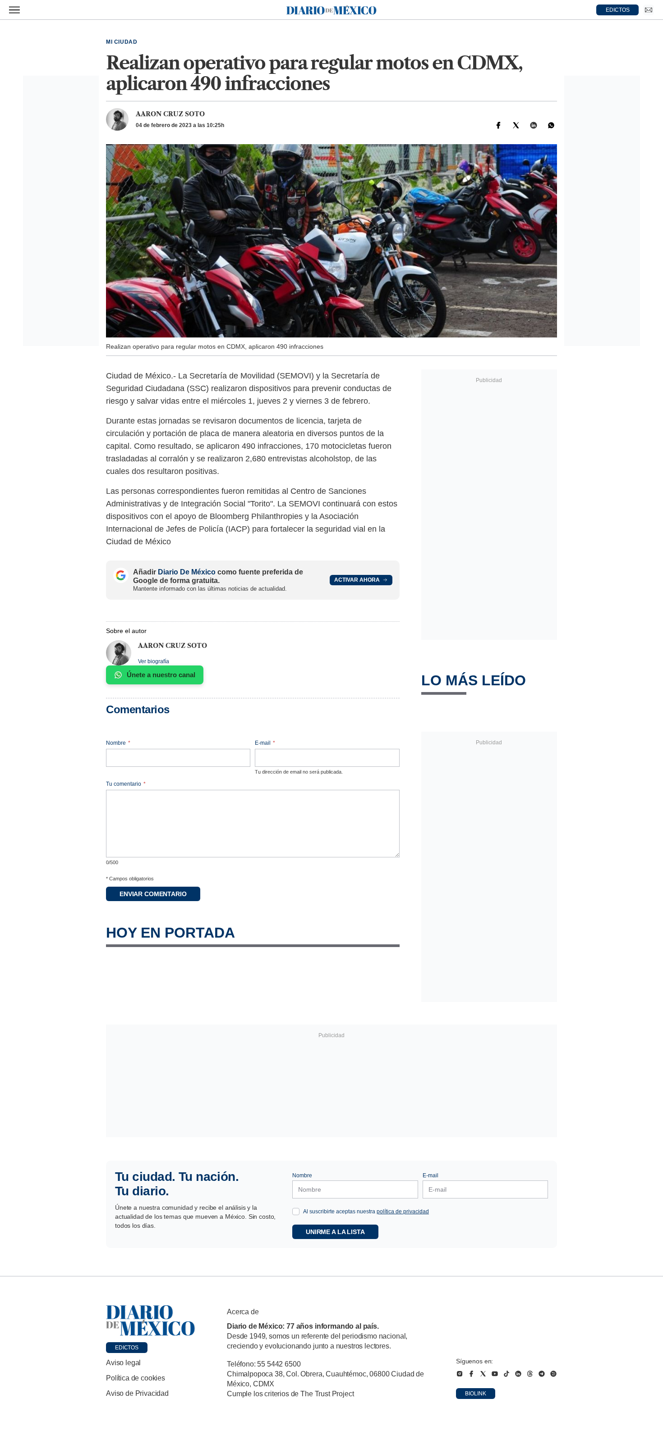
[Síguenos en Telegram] (541, 1373)
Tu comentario (126, 784)
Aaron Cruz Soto (170, 114)
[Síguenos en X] (483, 1373)
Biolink (475, 1393)
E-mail (265, 743)
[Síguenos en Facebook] (471, 1373)
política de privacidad (403, 1211)
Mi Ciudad (121, 42)
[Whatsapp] (551, 125)
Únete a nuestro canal (161, 675)
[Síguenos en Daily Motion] (553, 1373)
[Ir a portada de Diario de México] (150, 1320)
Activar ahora (357, 580)
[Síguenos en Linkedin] (518, 1373)
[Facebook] (498, 125)
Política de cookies (135, 1378)
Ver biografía (153, 661)
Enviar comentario (153, 893)
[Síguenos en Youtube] (494, 1373)
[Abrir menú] (14, 10)
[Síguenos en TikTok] (506, 1373)
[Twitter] (516, 125)
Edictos (126, 1347)
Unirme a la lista (335, 1231)
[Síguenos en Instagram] (459, 1373)
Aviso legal (123, 1363)
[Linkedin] (533, 125)
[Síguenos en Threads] (530, 1373)
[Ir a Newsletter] (648, 10)
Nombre (118, 743)
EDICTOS (618, 10)
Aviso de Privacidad (137, 1393)
